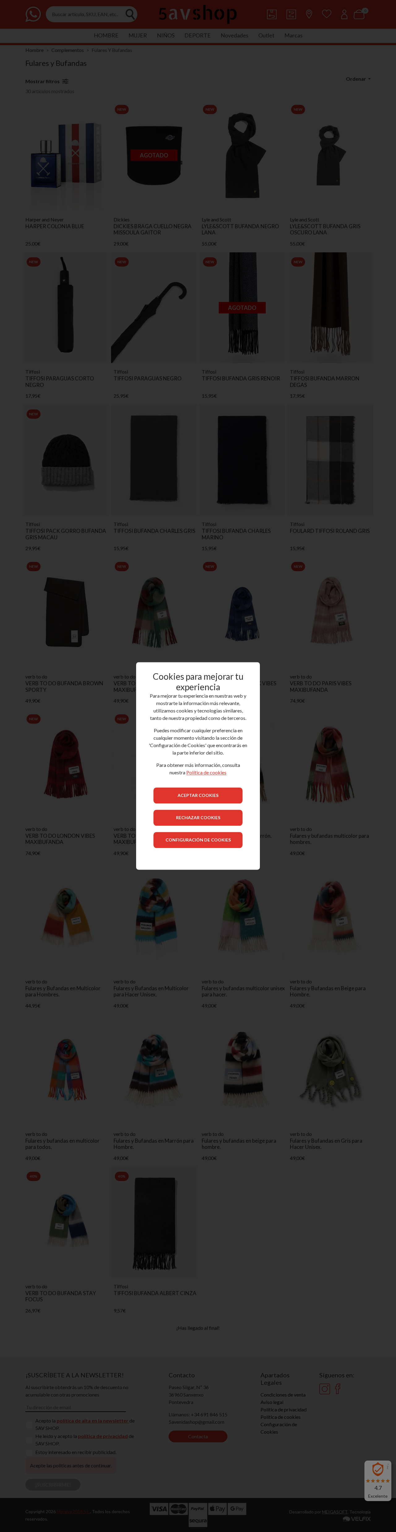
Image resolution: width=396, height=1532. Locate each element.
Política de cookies (206, 773)
